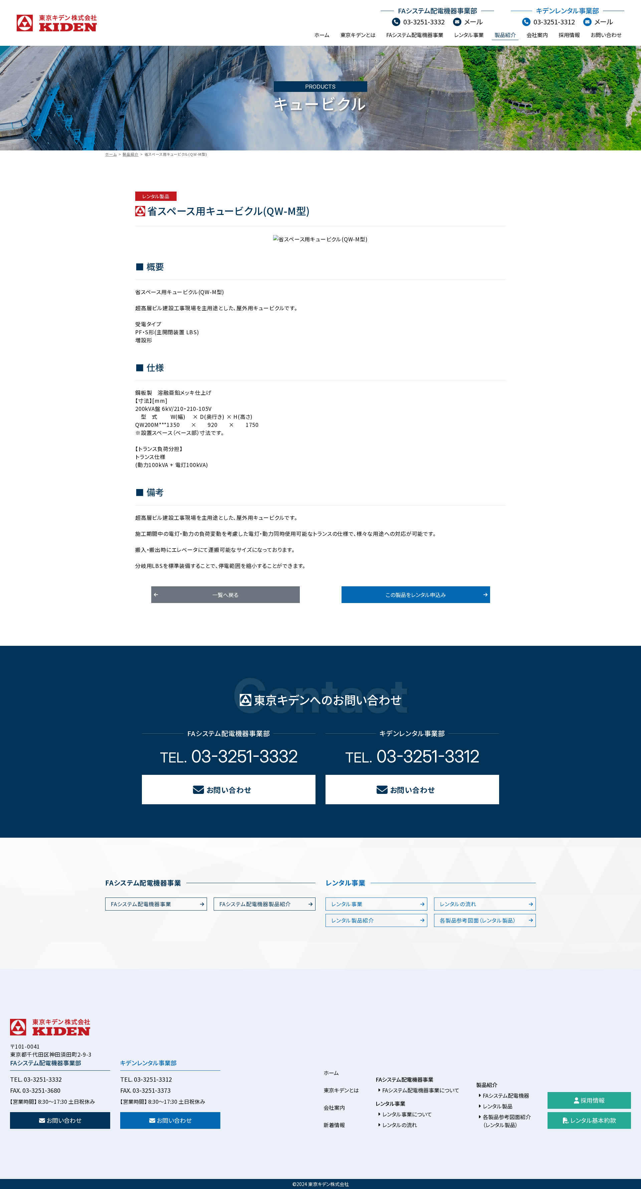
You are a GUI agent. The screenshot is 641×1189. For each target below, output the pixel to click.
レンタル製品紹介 (352, 920)
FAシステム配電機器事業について (420, 1090)
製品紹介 (505, 35)
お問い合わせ (606, 35)
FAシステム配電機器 (255, 904)
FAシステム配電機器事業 (414, 35)
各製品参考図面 (478, 920)
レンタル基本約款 (592, 1120)
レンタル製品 (497, 1106)
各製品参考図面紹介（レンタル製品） (507, 1121)
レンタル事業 (469, 35)
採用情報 (569, 35)
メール (473, 21)
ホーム (322, 35)
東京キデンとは (358, 35)
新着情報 (334, 1125)
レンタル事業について (407, 1114)
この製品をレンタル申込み (416, 595)
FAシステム (141, 904)
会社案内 (537, 35)
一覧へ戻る (225, 595)
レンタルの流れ (458, 904)
